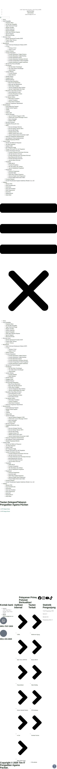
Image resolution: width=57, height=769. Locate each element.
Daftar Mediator (12, 75)
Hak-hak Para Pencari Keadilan (13, 63)
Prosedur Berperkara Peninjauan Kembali (18, 59)
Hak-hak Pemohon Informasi (15, 154)
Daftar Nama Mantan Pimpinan (13, 32)
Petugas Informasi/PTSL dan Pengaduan (15, 149)
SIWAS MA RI (11, 163)
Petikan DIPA (9, 112)
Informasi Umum (7, 37)
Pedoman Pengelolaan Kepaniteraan (14, 103)
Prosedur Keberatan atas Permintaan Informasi (19, 155)
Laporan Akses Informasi (14, 160)
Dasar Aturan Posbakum (14, 101)
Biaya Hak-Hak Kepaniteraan (15, 84)
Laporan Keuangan (10, 114)
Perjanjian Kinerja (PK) (13, 131)
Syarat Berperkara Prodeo (14, 92)
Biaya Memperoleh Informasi (15, 157)
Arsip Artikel (8, 195)
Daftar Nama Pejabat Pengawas (15, 174)
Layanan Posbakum (13, 100)
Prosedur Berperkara (11, 52)
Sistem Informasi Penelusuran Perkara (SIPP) (16, 44)
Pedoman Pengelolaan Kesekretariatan (15, 136)
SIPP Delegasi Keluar (5, 509)
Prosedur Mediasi (12, 73)
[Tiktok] (51, 598)
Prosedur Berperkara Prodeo (15, 93)
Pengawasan (9, 169)
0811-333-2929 (6, 639)
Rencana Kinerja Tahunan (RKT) (15, 128)
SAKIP (7, 125)
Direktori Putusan (10, 51)
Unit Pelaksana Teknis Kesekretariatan (15, 138)
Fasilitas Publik (9, 146)
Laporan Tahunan (10, 41)
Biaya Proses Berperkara (14, 82)
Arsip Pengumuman (10, 190)
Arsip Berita (8, 187)
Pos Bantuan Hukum (10, 97)
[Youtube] (47, 598)
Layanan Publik (6, 141)
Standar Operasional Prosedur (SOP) (14, 38)
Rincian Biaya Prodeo (13, 95)
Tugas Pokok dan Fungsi (11, 25)
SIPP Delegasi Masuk (5, 511)
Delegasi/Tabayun (10, 79)
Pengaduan (8, 161)
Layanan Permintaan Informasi (13, 150)
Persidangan (8, 65)
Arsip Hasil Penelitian (10, 188)
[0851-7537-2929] (3, 620)
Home (4, 19)
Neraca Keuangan (12, 119)
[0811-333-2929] (3, 633)
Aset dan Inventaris (10, 122)
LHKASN (8, 111)
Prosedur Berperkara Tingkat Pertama (17, 54)
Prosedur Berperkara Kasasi (15, 57)
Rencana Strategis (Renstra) (15, 127)
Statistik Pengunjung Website (12, 139)
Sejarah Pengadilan (10, 30)
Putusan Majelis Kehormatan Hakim (16, 177)
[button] (28, 258)
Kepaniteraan (6, 43)
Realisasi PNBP (12, 120)
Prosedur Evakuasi (10, 179)
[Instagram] (43, 598)
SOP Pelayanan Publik (11, 147)
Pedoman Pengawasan (13, 171)
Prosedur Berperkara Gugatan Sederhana (18, 62)
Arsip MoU (8, 191)
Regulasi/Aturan (9, 193)
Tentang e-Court (12, 48)
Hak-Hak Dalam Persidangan (15, 67)
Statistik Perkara (9, 76)
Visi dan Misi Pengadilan (11, 24)
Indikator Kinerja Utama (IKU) (15, 133)
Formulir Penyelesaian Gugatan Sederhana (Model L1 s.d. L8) (20, 180)
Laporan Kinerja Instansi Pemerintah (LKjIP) (18, 135)
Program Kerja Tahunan (11, 40)
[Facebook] (39, 598)
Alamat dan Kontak (10, 35)
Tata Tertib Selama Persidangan (15, 68)
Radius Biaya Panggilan (13, 86)
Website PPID (9, 184)
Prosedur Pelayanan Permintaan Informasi (18, 152)
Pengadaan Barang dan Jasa (12, 123)
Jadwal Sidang (11, 70)
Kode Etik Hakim (12, 172)
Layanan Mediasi (10, 71)
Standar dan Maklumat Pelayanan (13, 142)
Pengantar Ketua (9, 22)
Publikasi (5, 182)
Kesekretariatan (6, 104)
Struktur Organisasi (10, 29)
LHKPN (7, 109)
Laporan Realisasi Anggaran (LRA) (16, 116)
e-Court (7, 46)
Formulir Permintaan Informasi (15, 158)
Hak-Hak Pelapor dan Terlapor (15, 166)
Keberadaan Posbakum (13, 98)
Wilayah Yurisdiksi (10, 27)
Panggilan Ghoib (9, 78)
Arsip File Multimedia (10, 185)
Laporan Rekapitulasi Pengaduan (16, 168)
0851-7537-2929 (6, 626)
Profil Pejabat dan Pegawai (12, 106)
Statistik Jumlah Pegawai (11, 108)
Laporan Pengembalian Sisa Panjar (16, 89)
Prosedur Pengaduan (13, 165)
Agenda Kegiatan (10, 33)
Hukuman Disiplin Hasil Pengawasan (16, 176)
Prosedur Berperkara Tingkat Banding (17, 56)
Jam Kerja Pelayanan (10, 144)
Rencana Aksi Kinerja (13, 130)
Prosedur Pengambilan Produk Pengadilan (18, 60)
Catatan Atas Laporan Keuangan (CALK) (17, 117)
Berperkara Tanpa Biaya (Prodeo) (14, 90)
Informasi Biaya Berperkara (12, 81)
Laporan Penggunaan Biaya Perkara (16, 87)
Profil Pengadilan (7, 21)
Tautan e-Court (12, 49)
